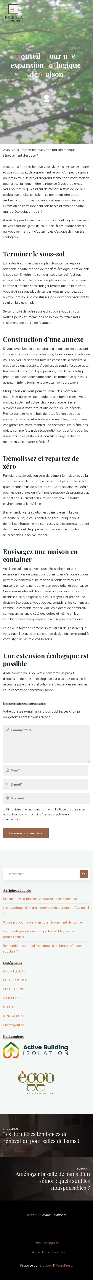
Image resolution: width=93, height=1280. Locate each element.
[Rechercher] (84, 874)
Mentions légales (47, 1243)
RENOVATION (60, 48)
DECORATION (13, 989)
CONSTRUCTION (34, 48)
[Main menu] (86, 13)
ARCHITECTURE (14, 971)
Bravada (45, 1265)
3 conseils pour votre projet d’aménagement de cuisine (42, 922)
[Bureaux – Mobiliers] (13, 13)
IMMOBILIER (11, 998)
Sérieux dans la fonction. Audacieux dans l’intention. (40, 899)
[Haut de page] (76, 1263)
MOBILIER (9, 1007)
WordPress (64, 1265)
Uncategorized (13, 1025)
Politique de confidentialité (47, 1252)
